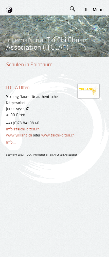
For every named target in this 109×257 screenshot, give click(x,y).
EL (86, 32)
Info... (11, 142)
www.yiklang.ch (19, 135)
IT (86, 66)
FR (85, 44)
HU (86, 89)
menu (98, 9)
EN (86, 21)
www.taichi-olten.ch (58, 135)
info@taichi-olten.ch (23, 129)
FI (86, 55)
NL (86, 78)
